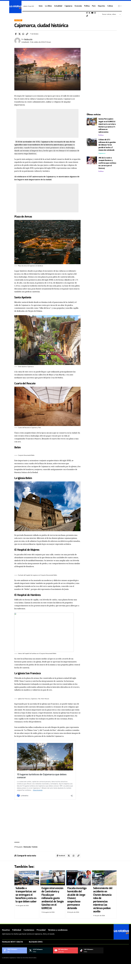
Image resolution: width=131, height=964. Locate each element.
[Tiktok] (87, 15)
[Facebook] (87, 12)
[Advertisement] (47, 123)
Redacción (28, 39)
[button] (27, 34)
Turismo (34, 847)
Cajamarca (101, 153)
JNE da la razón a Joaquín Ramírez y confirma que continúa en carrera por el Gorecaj (107, 163)
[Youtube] (65, 950)
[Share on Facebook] (15, 34)
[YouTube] (92, 12)
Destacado (27, 847)
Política (100, 135)
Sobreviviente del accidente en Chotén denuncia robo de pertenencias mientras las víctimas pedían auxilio (102, 899)
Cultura (18, 20)
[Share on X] (19, 34)
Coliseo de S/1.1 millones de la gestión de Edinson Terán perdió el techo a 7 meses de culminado (107, 144)
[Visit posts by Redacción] (17, 41)
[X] (89, 12)
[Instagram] (95, 12)
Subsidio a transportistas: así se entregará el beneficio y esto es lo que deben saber (26, 894)
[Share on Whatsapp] (23, 34)
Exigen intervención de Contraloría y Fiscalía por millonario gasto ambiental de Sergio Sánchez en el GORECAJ (52, 898)
